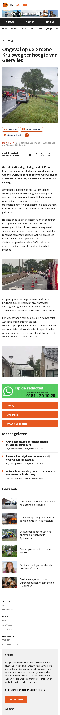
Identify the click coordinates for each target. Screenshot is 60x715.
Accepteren (16, 699)
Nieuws (10, 22)
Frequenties (7, 609)
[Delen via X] (42, 154)
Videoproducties (10, 644)
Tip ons (50, 22)
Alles (4, 28)
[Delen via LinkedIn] (29, 154)
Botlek (14, 28)
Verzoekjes (7, 625)
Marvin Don (8, 142)
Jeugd (49, 28)
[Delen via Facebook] (36, 154)
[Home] (15, 5)
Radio (5, 620)
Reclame (6, 640)
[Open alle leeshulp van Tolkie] (27, 135)
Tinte (39, 28)
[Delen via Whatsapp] (49, 154)
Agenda (30, 22)
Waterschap (27, 28)
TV (3, 605)
